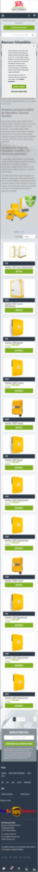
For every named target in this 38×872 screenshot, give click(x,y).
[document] (19, 71)
